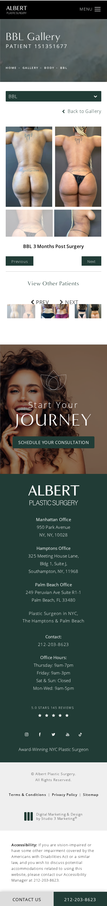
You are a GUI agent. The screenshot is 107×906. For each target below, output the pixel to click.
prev (42, 301)
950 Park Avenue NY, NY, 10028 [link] (53, 531)
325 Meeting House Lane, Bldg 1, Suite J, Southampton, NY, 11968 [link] (53, 563)
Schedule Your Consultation (53, 442)
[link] (53, 644)
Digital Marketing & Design (59, 816)
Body (49, 68)
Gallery (31, 68)
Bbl (63, 68)
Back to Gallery (83, 111)
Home (11, 68)
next (71, 301)
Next (91, 261)
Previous (19, 261)
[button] (98, 9)
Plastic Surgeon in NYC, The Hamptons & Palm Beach (53, 617)
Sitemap (90, 794)
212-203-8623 (46, 880)
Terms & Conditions (27, 794)
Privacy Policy (64, 794)
